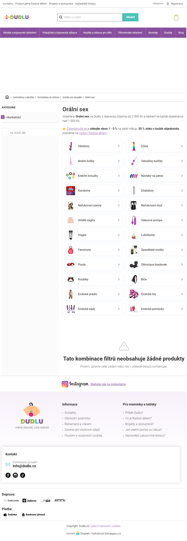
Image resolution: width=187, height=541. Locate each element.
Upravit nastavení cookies (104, 532)
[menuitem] (19, 33)
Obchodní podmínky (77, 424)
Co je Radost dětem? (136, 424)
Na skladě (17, 132)
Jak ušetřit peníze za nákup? (141, 436)
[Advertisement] (93, 65)
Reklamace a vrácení (77, 430)
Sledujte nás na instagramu (107, 390)
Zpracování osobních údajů (81, 436)
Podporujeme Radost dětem (31, 3)
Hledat (128, 17)
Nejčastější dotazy (85, 3)
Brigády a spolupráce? (137, 430)
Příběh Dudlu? (132, 419)
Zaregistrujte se (77, 128)
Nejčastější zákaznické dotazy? (143, 441)
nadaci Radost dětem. (93, 133)
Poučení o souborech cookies (82, 441)
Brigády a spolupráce (61, 3)
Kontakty (8, 3)
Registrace (174, 3)
